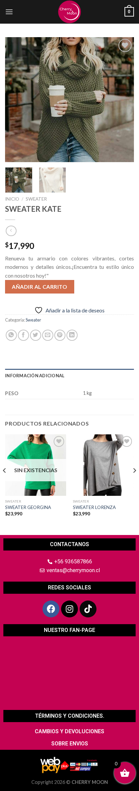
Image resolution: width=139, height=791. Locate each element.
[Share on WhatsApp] (11, 335)
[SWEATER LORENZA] (103, 464)
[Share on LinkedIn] (72, 335)
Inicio (12, 199)
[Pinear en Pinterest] (59, 335)
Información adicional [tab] (34, 375)
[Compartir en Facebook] (23, 335)
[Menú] (9, 11)
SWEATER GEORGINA (28, 507)
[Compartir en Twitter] (35, 335)
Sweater (36, 199)
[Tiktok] (88, 609)
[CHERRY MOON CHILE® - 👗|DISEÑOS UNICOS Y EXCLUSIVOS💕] (69, 12)
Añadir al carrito (39, 286)
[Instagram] (69, 609)
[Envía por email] (47, 335)
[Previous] (16, 99)
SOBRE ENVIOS (69, 743)
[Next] (123, 99)
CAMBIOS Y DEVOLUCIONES (69, 731)
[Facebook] (51, 609)
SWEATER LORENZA (94, 507)
